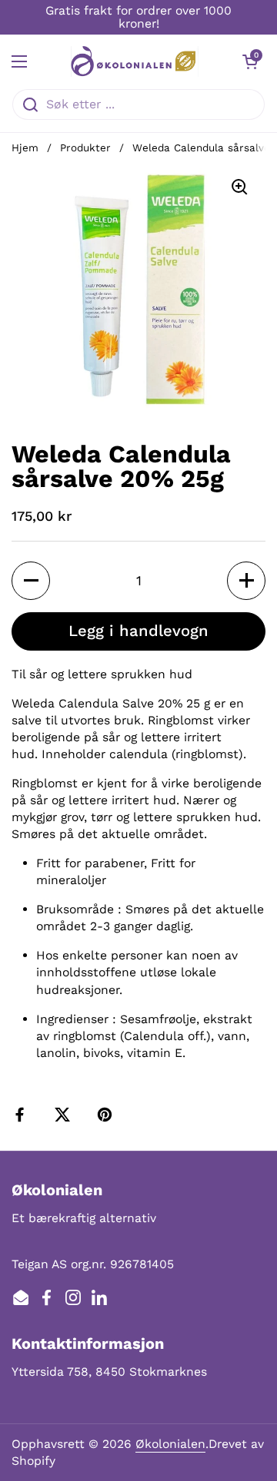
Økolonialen (170, 1443)
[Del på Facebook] (23, 1114)
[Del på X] (65, 1114)
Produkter (85, 147)
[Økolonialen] (134, 61)
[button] (250, 61)
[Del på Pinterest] (107, 1114)
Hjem (25, 147)
